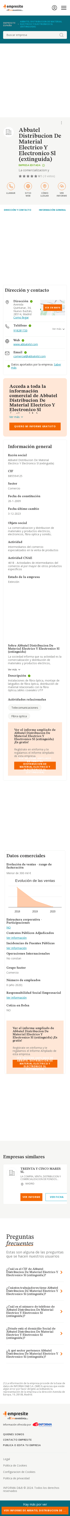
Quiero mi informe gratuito (35, 426)
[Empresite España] (14, 8)
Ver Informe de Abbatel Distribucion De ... (35, 1510)
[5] (36, 176)
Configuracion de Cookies (19, 1472)
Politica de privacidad (16, 1478)
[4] (32, 176)
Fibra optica (19, 716)
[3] (28, 176)
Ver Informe (31, 1197)
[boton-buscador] (61, 35)
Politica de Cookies (15, 1465)
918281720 (20, 330)
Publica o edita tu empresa (22, 1445)
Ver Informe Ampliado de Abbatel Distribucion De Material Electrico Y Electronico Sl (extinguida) (35, 765)
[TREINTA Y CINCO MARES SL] (11, 1172)
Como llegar (21, 317)
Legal (6, 1459)
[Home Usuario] (54, 8)
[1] (21, 176)
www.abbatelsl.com (25, 344)
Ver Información (16, 938)
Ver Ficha (56, 1197)
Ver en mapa (52, 307)
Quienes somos (13, 1434)
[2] (24, 176)
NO (8, 927)
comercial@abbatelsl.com (29, 356)
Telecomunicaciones (24, 707)
